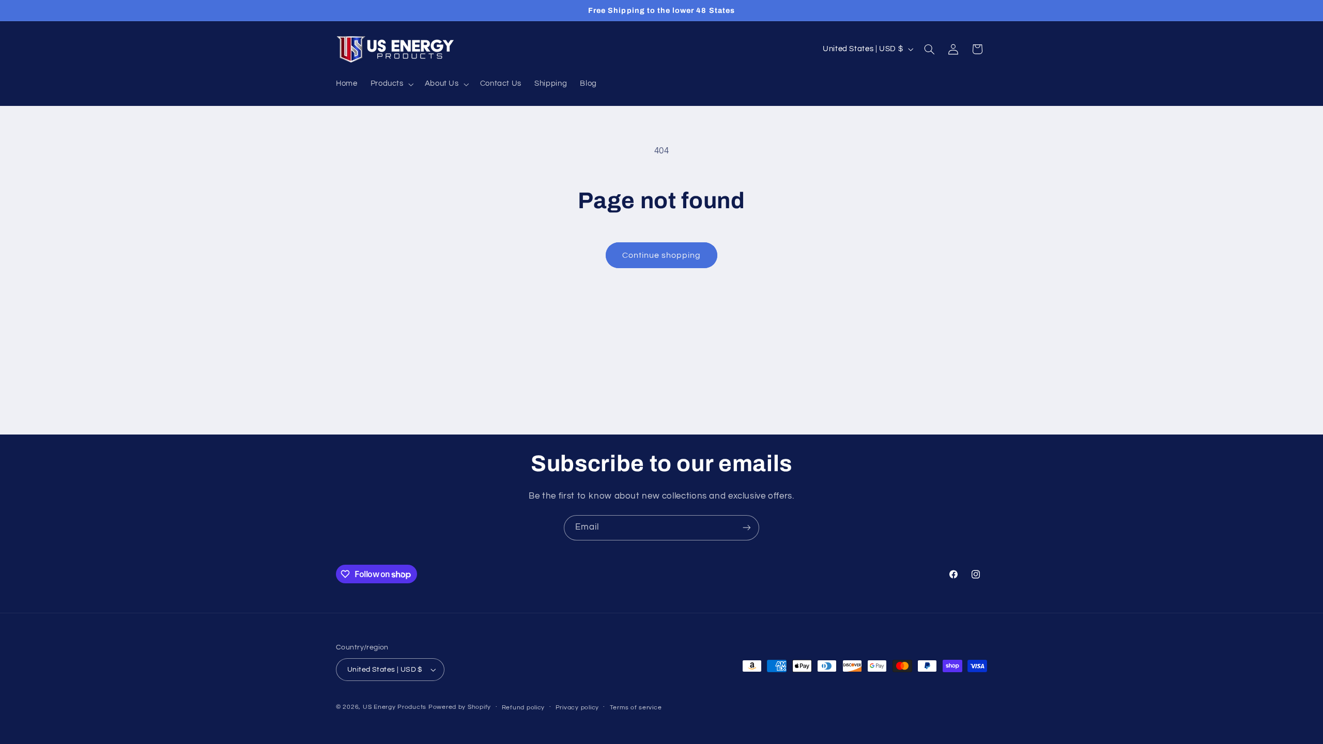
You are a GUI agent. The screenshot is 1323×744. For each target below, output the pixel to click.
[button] (391, 84)
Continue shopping (661, 255)
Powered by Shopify (459, 707)
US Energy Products (394, 707)
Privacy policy (577, 707)
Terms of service (636, 707)
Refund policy (523, 707)
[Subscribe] (747, 527)
